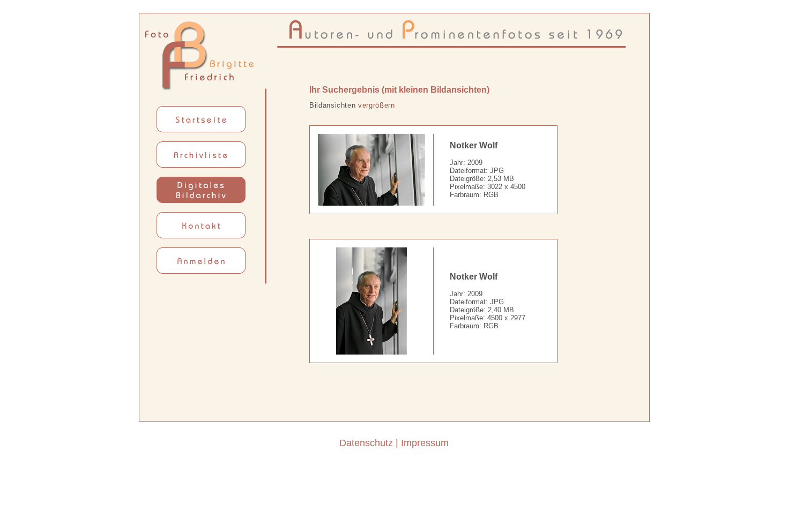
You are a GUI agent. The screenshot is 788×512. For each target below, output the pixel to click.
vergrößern (376, 105)
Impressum (425, 443)
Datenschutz (366, 443)
